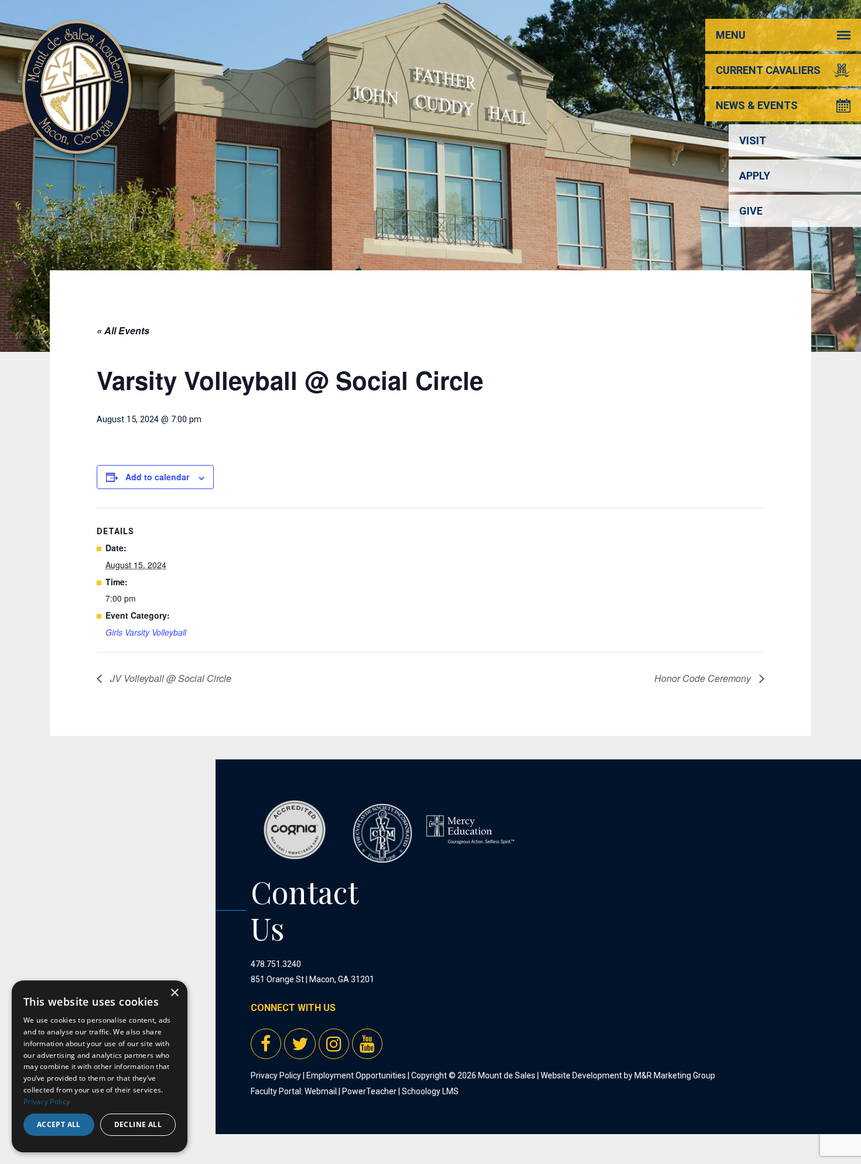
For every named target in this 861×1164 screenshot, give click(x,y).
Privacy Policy (276, 1075)
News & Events (757, 105)
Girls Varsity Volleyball (145, 632)
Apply (754, 175)
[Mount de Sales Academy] (77, 140)
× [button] (174, 993)
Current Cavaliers (768, 70)
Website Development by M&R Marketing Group (628, 1075)
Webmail (321, 1091)
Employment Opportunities (356, 1075)
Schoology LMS (430, 1091)
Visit (752, 140)
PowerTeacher (369, 1091)
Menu (731, 35)
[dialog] (99, 1066)
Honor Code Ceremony (703, 678)
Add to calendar (157, 477)
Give (751, 211)
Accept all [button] (59, 1124)
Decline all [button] (138, 1124)
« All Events (123, 330)
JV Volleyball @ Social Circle (169, 678)
